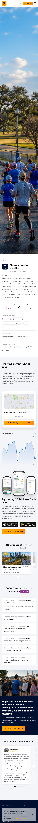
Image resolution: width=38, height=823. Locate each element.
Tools (23, 805)
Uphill (20, 304)
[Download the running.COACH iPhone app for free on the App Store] (10, 524)
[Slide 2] (17, 786)
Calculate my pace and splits (19, 423)
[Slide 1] (15, 786)
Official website (7, 337)
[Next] (34, 564)
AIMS (26, 323)
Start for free (27, 3)
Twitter (30, 347)
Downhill (32, 304)
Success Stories (7, 821)
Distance (9, 304)
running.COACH (7, 805)
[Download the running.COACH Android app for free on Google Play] (28, 524)
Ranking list (21, 337)
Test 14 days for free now (13, 532)
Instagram (19, 347)
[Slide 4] (20, 786)
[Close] (32, 814)
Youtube (7, 351)
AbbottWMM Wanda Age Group (12, 323)
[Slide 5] (22, 786)
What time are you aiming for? (15, 412)
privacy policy (21, 818)
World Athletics (8, 327)
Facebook (8, 347)
